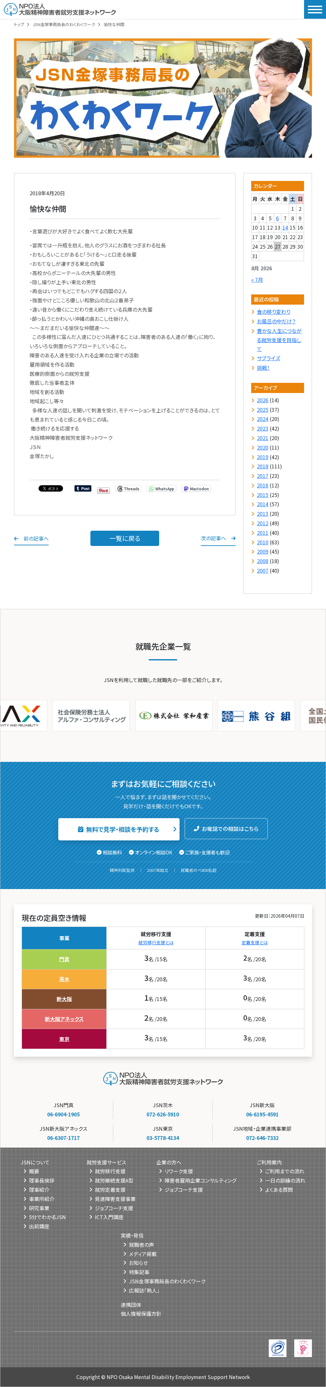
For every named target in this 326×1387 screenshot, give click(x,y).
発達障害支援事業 (115, 1199)
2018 (262, 466)
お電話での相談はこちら (230, 828)
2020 (262, 447)
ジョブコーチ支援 (114, 1208)
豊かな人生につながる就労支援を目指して (279, 340)
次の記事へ (213, 538)
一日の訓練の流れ (285, 1180)
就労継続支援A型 (114, 1180)
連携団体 (131, 1304)
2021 (262, 438)
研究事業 (39, 1208)
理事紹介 (39, 1189)
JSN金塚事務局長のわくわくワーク (64, 24)
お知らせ (138, 1262)
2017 (262, 476)
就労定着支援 (110, 1189)
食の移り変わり (273, 311)
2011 (262, 532)
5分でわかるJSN (47, 1217)
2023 (262, 428)
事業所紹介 (41, 1199)
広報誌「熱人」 (144, 1290)
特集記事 (139, 1272)
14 (285, 227)
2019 (262, 457)
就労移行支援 (110, 1171)
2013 (262, 513)
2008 (262, 561)
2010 (262, 542)
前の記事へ (36, 538)
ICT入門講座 (109, 1217)
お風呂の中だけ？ (276, 321)
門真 (64, 959)
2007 (262, 570)
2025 (262, 409)
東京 (64, 1039)
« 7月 (257, 279)
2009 (262, 551)
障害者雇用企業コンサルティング (200, 1180)
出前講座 (39, 1226)
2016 (262, 485)
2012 (262, 523)
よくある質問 (279, 1189)
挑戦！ (263, 367)
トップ (19, 24)
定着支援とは (255, 942)
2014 (262, 504)
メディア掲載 (143, 1254)
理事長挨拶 (41, 1180)
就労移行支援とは (156, 942)
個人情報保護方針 (141, 1313)
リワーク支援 (179, 1171)
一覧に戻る (125, 538)
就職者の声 (141, 1244)
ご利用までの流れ (284, 1171)
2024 (262, 419)
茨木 (64, 979)
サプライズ (268, 358)
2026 (262, 400)
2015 (262, 495)
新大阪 (64, 999)
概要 (34, 1171)
